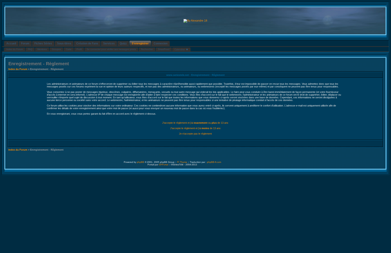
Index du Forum (17, 69)
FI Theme (182, 162)
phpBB (140, 162)
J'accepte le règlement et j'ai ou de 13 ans (195, 122)
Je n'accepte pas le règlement (195, 133)
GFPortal (163, 164)
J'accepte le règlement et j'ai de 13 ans (195, 128)
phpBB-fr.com (214, 162)
